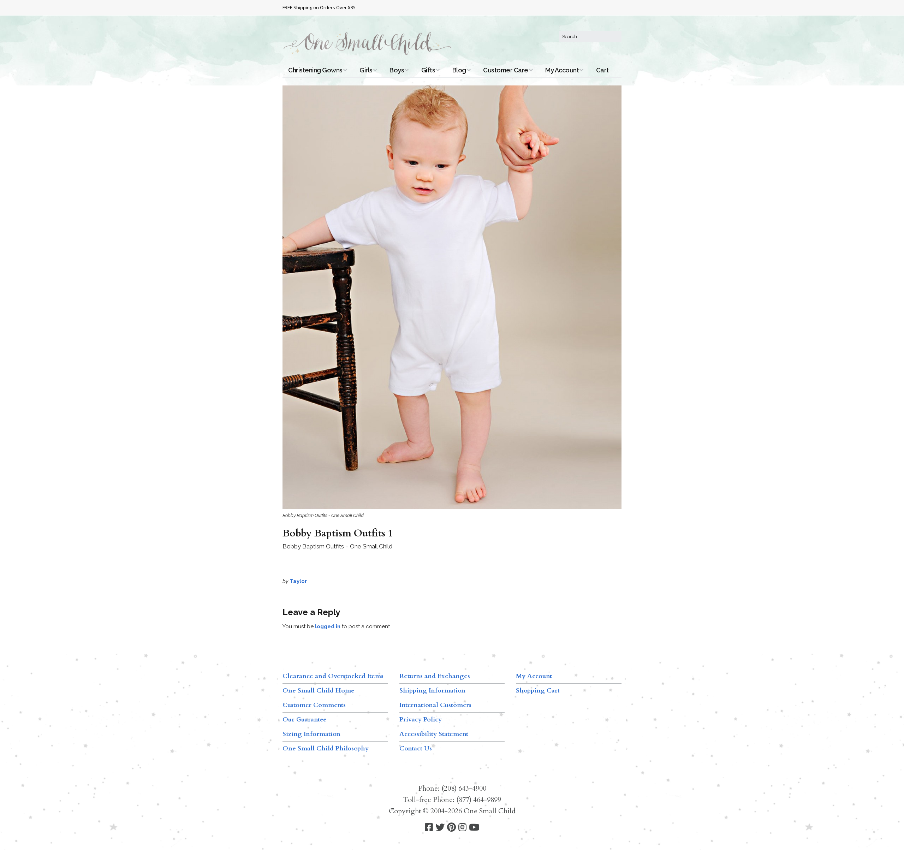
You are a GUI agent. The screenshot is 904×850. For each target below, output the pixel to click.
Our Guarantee (304, 719)
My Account (562, 70)
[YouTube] (474, 827)
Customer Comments (314, 705)
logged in (327, 626)
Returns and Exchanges (434, 676)
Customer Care (505, 70)
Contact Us (415, 748)
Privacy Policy (420, 719)
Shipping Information (432, 690)
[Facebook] (429, 827)
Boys (396, 70)
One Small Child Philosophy (325, 748)
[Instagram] (462, 827)
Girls (366, 70)
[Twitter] (440, 827)
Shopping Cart (538, 690)
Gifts (428, 70)
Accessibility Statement (433, 734)
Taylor (298, 581)
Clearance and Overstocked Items (332, 676)
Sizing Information (311, 734)
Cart (602, 70)
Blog (459, 70)
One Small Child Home (318, 690)
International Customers (435, 705)
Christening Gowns (315, 70)
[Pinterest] (451, 827)
